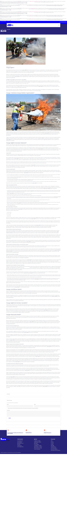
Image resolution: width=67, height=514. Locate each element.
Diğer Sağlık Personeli (20, 443)
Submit (10, 418)
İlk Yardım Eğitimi (36, 444)
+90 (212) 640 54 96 (28, 432)
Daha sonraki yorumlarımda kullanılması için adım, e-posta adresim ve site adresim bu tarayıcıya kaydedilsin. (23, 408)
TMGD (51, 440)
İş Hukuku (52, 444)
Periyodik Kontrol (53, 446)
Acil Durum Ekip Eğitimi (37, 449)
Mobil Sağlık (52, 445)
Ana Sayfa (2, 29)
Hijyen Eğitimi (36, 443)
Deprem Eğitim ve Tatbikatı (38, 446)
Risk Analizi (18, 444)
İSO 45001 (52, 443)
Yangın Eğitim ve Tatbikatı (37, 445)
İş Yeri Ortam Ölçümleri (54, 449)
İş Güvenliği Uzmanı (20, 440)
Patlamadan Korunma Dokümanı (55, 450)
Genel (5, 29)
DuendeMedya (19, 452)
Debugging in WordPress (30, 2)
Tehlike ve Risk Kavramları (56, 423)
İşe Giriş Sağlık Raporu (20, 446)
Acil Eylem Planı (19, 445)
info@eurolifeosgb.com (47, 432)
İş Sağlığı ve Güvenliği (37, 440)
